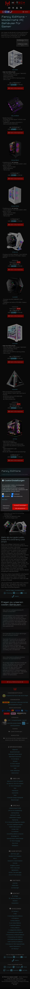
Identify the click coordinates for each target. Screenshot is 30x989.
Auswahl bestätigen (20, 505)
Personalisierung (17, 496)
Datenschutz (6, 505)
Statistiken (7, 496)
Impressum (6, 508)
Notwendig (7, 494)
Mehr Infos (4, 499)
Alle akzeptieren (20, 508)
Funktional (16, 494)
